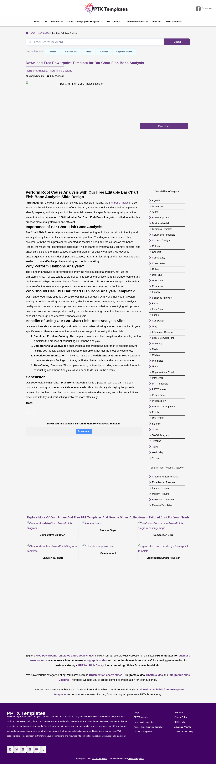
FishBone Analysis (36, 70)
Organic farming (124, 52)
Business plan (71, 52)
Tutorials (156, 21)
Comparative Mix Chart (52, 535)
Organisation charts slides (105, 675)
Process (52, 52)
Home (37, 21)
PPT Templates (52, 21)
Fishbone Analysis (119, 202)
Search (176, 41)
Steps (88, 52)
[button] (10, 749)
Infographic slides (95, 660)
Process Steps (108, 530)
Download (84, 431)
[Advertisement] (164, 101)
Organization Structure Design (163, 558)
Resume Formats (136, 21)
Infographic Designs (60, 70)
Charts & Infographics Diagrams (83, 21)
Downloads (44, 33)
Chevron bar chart (52, 558)
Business (104, 52)
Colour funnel (108, 553)
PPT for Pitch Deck (90, 665)
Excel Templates (173, 21)
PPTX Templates (26, 713)
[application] (61, 21)
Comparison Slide (163, 535)
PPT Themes (113, 21)
